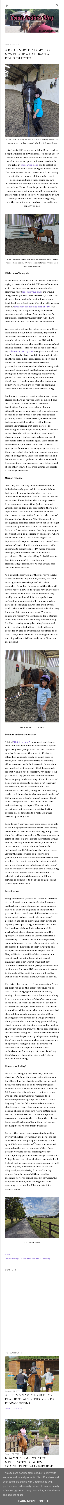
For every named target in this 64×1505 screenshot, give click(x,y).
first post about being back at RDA (32, 306)
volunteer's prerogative (21, 351)
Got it (44, 1501)
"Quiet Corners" (21, 742)
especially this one (31, 291)
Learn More (26, 1501)
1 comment (17, 1408)
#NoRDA (31, 1259)
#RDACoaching (43, 1259)
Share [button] (7, 1254)
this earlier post (29, 164)
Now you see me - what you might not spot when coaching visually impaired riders (29, 1464)
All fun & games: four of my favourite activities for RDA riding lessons (29, 1399)
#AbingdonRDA (18, 1259)
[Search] (57, 5)
